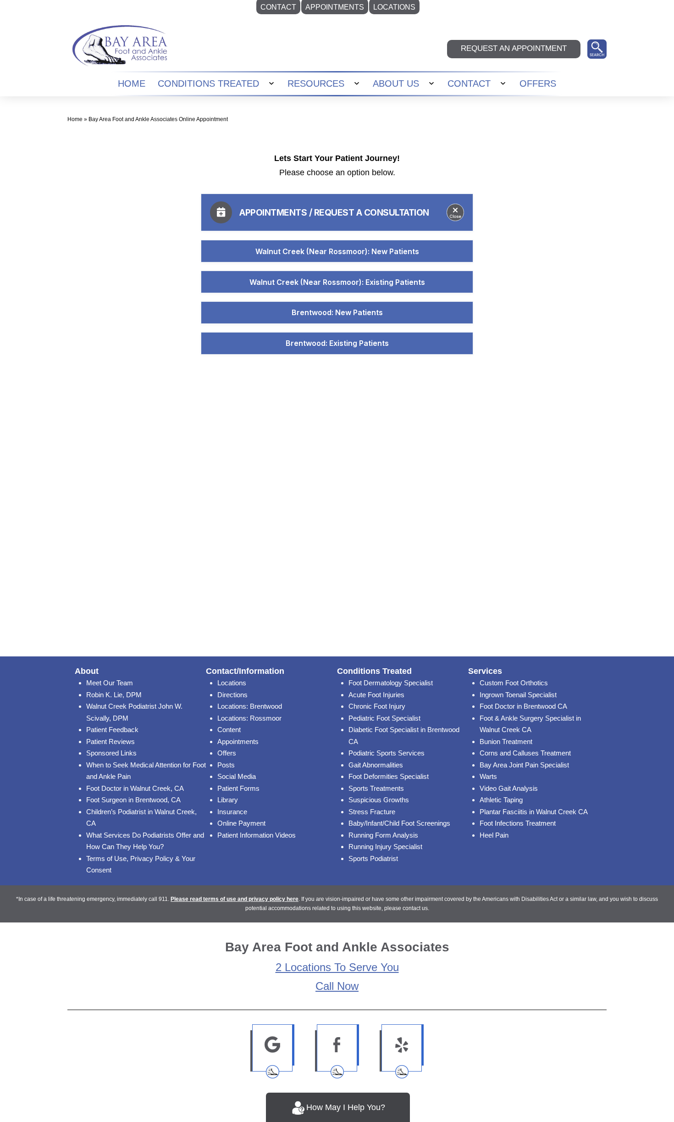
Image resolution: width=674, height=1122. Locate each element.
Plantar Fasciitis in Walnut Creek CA (534, 812)
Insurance (232, 812)
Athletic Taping (501, 800)
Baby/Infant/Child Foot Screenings (399, 823)
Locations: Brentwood (249, 706)
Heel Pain (494, 835)
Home (75, 119)
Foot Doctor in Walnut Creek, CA (135, 788)
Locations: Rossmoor (249, 718)
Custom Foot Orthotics (514, 683)
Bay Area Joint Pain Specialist (524, 765)
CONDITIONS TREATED (208, 83)
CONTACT (469, 83)
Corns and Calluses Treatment (525, 753)
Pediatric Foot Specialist (384, 718)
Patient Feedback (112, 729)
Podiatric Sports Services (386, 753)
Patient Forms (238, 788)
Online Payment (241, 823)
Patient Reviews (110, 741)
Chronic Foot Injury (376, 706)
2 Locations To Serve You (337, 967)
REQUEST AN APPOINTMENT (514, 48)
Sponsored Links (111, 753)
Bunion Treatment (506, 741)
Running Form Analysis (383, 835)
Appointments (238, 741)
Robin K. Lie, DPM (114, 695)
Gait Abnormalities (375, 765)
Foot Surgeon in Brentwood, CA (133, 800)
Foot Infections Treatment (518, 823)
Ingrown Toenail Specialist (518, 695)
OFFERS (537, 83)
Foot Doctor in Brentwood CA (523, 706)
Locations (231, 683)
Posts (226, 765)
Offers (226, 753)
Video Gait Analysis (509, 788)
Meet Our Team (109, 683)
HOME (131, 83)
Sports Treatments (376, 788)
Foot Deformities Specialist (388, 776)
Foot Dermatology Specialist (390, 683)
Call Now (337, 986)
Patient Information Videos (256, 835)
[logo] (119, 45)
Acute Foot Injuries (376, 695)
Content (229, 729)
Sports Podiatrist (373, 858)
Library (227, 800)
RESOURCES (315, 83)
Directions (232, 695)
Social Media (236, 776)
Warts (488, 776)
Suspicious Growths (378, 800)
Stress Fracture (371, 812)
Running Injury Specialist (385, 846)
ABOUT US (396, 83)
